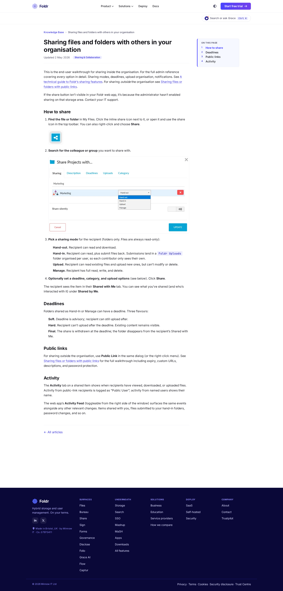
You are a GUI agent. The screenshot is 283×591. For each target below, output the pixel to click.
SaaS (189, 505)
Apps (118, 537)
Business (156, 505)
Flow (82, 563)
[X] (43, 520)
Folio (82, 550)
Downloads (122, 544)
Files (82, 505)
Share (83, 518)
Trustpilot (227, 518)
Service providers (162, 518)
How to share (214, 47)
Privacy (182, 584)
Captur (84, 570)
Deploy (142, 6)
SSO (118, 518)
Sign (82, 524)
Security (191, 518)
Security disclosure (222, 584)
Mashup (120, 524)
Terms (192, 584)
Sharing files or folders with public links (71, 361)
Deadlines (212, 52)
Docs (155, 6)
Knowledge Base (54, 32)
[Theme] (214, 6)
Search (119, 512)
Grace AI (85, 557)
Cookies (203, 584)
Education (157, 512)
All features (122, 550)
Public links (213, 56)
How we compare (161, 524)
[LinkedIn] (35, 520)
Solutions (125, 6)
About (225, 505)
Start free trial (233, 6)
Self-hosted (193, 512)
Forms (83, 531)
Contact (227, 512)
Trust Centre (243, 584)
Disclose (85, 544)
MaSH (119, 531)
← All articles (53, 432)
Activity (211, 61)
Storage (120, 505)
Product (106, 6)
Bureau (84, 512)
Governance (87, 537)
